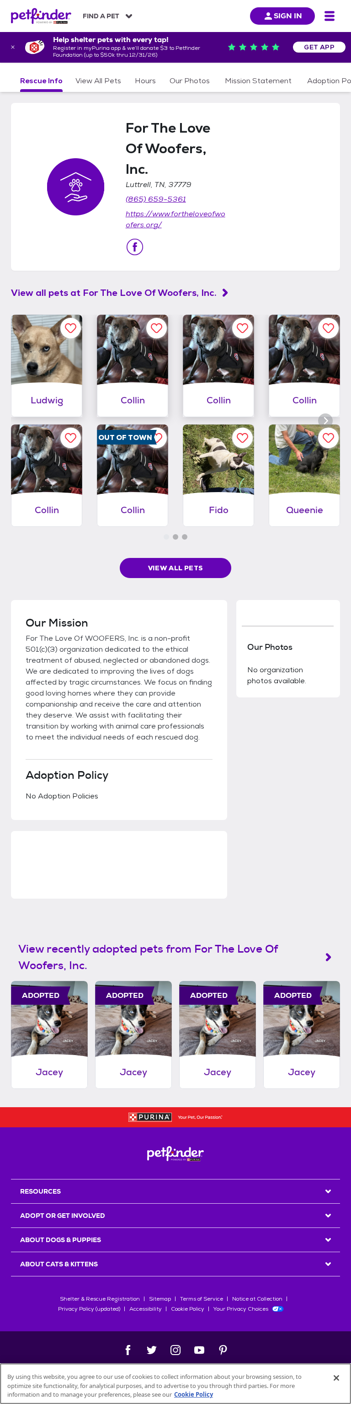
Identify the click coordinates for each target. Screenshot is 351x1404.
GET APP (319, 47)
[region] (175, 1383)
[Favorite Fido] (242, 438)
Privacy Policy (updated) (89, 1309)
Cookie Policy (187, 1309)
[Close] (336, 1378)
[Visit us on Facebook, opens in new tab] (135, 247)
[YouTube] (199, 1350)
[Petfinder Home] (41, 16)
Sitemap (160, 1298)
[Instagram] (175, 1350)
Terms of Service (201, 1298)
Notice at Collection (257, 1298)
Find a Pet (101, 16)
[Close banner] (12, 47)
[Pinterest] (223, 1350)
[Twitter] (152, 1350)
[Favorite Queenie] (328, 438)
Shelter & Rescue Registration (100, 1298)
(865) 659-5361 (156, 199)
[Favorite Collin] (156, 328)
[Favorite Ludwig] (70, 328)
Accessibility (145, 1309)
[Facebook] (128, 1350)
